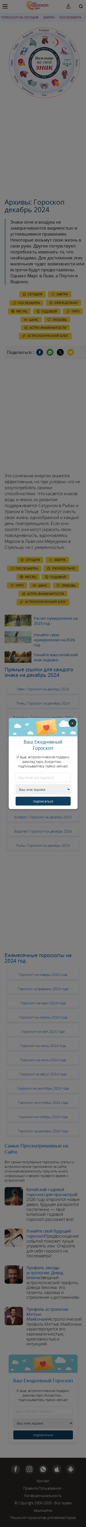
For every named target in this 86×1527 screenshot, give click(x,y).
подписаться (43, 801)
